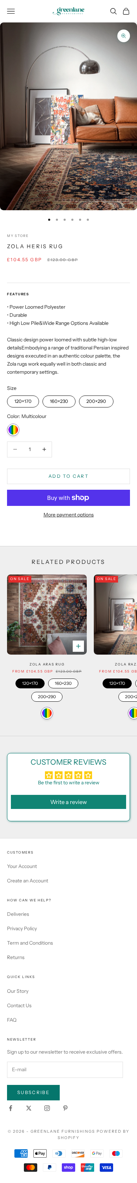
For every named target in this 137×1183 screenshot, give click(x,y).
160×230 (59, 400)
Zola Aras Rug (47, 664)
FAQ (12, 1020)
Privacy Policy (22, 928)
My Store (18, 236)
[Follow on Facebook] (10, 1108)
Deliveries (18, 914)
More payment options (69, 515)
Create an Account (27, 880)
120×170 (23, 400)
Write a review (68, 801)
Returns (16, 957)
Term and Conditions (30, 943)
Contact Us (19, 1005)
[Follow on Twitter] (28, 1108)
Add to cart (68, 476)
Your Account (22, 866)
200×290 (96, 400)
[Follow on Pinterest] (65, 1108)
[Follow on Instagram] (47, 1108)
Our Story (17, 991)
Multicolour (13, 430)
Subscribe (33, 1092)
